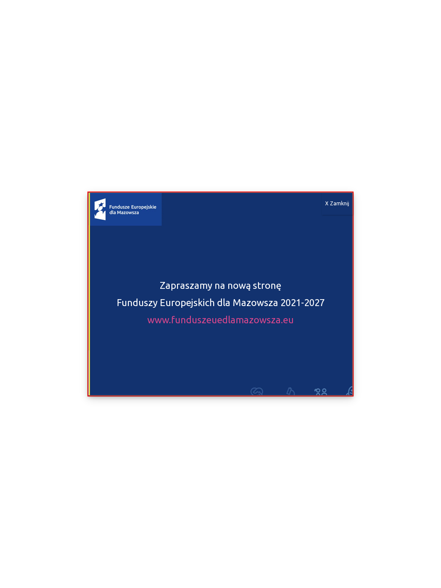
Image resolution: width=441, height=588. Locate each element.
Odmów (177, 554)
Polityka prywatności (205, 573)
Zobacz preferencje (287, 554)
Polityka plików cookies (147, 573)
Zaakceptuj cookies (66, 554)
